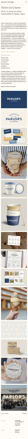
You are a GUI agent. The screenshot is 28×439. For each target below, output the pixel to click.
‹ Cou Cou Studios (4, 413)
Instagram (17, 430)
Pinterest (17, 432)
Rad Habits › (24, 413)
